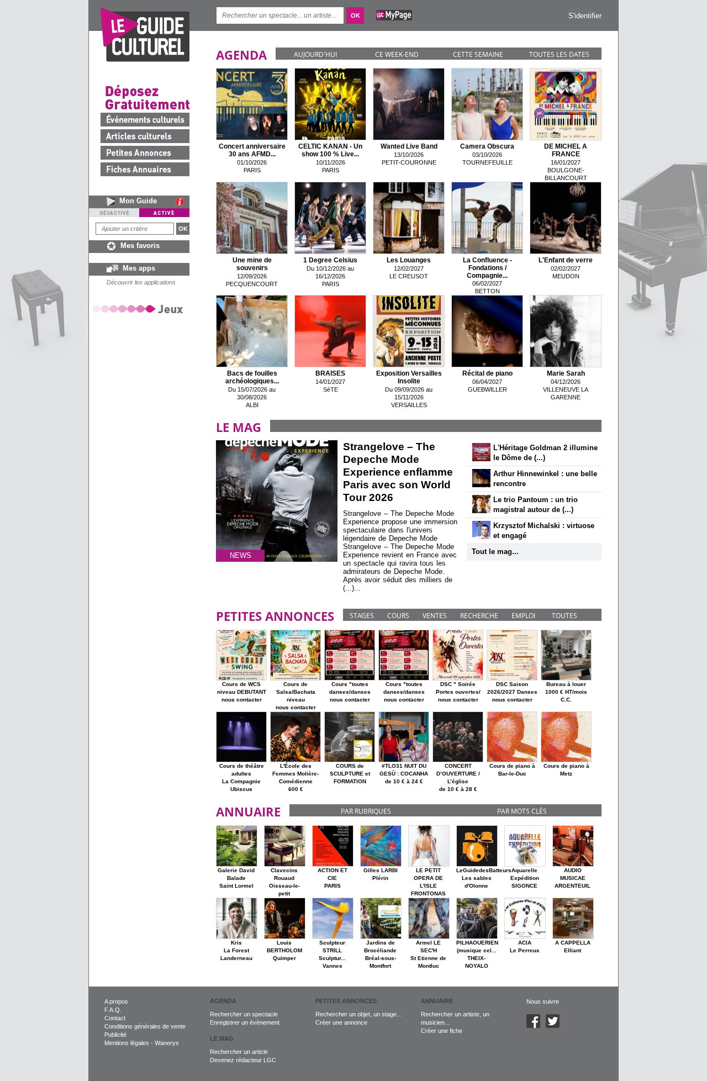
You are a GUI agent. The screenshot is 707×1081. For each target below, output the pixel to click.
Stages (362, 615)
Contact (114, 1018)
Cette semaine (478, 54)
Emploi (523, 615)
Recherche (479, 615)
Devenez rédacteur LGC (243, 1060)
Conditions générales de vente (145, 1026)
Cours (398, 615)
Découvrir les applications (141, 282)
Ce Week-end (397, 54)
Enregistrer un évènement (244, 1022)
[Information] (182, 201)
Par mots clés (522, 811)
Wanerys (167, 1043)
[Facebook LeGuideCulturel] (536, 1025)
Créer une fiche (441, 1030)
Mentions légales (126, 1043)
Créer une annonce (341, 1022)
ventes (435, 615)
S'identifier (585, 16)
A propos (116, 1001)
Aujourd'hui (315, 54)
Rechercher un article (239, 1051)
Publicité (115, 1034)
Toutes (564, 615)
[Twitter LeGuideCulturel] (555, 1025)
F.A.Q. (113, 1009)
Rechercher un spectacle (244, 1014)
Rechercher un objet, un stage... (358, 1014)
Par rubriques (366, 811)
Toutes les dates (559, 54)
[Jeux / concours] (140, 308)
